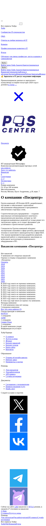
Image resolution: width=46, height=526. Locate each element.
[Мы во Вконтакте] (18, 450)
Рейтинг (28, 74)
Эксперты (12, 74)
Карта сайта (10, 347)
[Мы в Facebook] (18, 431)
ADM (3, 318)
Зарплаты (35, 74)
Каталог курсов (12, 345)
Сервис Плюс (6, 322)
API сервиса (10, 374)
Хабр (3, 524)
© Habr (4, 511)
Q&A (7, 524)
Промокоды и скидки (14, 362)
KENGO (4, 314)
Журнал (42, 74)
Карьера (12, 524)
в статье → (12, 85)
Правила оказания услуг (15, 387)
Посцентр (5, 143)
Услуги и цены (12, 339)
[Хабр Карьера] (10, 24)
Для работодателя (13, 372)
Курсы (18, 524)
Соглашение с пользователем (17, 384)
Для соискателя (12, 370)
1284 (16, 507)
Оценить (4, 262)
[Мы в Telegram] (18, 486)
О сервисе (10, 337)
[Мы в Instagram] (18, 468)
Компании (20, 74)
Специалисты (14, 72)
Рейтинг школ (11, 360)
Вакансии (5, 72)
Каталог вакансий (13, 343)
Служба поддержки (13, 376)
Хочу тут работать (8, 170)
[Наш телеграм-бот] (18, 505)
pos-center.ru (5, 168)
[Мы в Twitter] (18, 413)
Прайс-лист (10, 389)
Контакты (10, 349)
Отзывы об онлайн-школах (16, 358)
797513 (31, 507)
